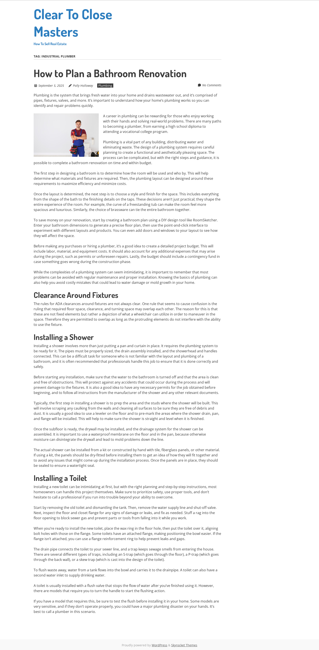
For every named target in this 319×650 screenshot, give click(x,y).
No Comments (211, 85)
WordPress (159, 645)
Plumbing (105, 85)
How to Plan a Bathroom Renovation (110, 73)
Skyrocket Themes (184, 645)
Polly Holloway (83, 85)
